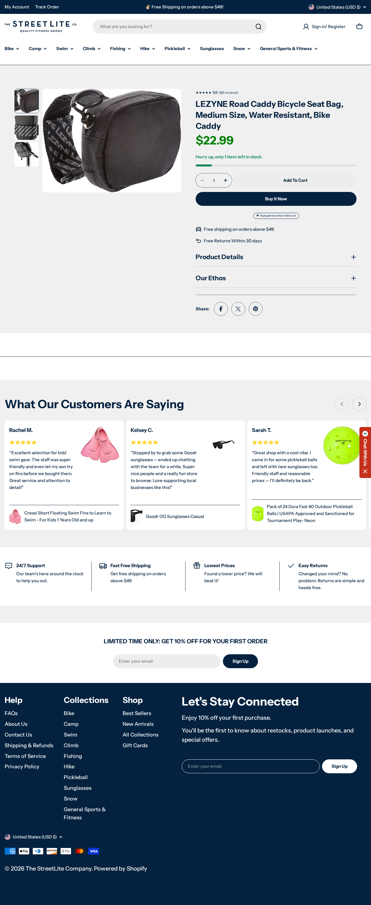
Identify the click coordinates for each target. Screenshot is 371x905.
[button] (365, 452)
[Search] (258, 26)
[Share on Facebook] (221, 309)
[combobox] (180, 27)
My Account (17, 7)
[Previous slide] (342, 404)
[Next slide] (359, 404)
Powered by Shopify (120, 868)
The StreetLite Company (58, 868)
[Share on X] (238, 309)
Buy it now (276, 198)
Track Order (47, 7)
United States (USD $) (339, 7)
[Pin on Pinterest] (256, 309)
